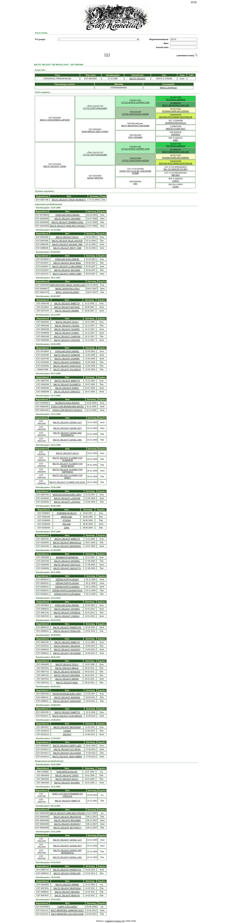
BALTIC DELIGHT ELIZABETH (67, 384)
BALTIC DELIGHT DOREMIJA (67, 362)
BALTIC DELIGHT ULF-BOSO (67, 749)
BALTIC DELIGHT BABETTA (67, 303)
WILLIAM (67, 524)
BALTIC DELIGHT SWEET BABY (67, 274)
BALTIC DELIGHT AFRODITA (67, 672)
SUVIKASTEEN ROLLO (175, 123)
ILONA (176, 187)
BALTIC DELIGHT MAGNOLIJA (67, 542)
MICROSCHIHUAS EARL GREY (67, 495)
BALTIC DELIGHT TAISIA (55, 166)
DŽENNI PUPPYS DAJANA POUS (67, 590)
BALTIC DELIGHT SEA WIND (67, 218)
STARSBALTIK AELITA (66, 513)
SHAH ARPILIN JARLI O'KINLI (95, 131)
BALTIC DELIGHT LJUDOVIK (67, 498)
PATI (135, 184)
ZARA (66, 528)
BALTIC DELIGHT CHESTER (67, 340)
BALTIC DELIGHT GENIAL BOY (67, 428)
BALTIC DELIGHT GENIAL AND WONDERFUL (67, 434)
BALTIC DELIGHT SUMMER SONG (67, 222)
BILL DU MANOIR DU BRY (176, 169)
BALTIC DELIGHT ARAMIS (67, 311)
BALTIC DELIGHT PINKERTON (67, 627)
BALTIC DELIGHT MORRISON (67, 546)
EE (195, 2)
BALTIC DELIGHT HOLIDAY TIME (67, 244)
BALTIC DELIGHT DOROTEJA (67, 366)
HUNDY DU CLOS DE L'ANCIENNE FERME (135, 172)
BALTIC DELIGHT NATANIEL (67, 561)
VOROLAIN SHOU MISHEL (67, 215)
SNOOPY (67, 734)
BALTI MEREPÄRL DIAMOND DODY (67, 910)
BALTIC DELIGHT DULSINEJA (67, 369)
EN (192, 2)
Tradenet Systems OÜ (115, 921)
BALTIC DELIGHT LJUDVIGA (67, 502)
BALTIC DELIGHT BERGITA (67, 895)
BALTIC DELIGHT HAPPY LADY (67, 746)
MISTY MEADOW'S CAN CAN (175, 105)
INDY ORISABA (135, 137)
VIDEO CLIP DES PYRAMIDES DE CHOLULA (67, 795)
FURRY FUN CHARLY (67, 907)
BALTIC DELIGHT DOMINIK (67, 358)
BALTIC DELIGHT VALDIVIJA (67, 646)
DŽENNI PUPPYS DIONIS (67, 583)
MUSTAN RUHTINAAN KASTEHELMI (175, 117)
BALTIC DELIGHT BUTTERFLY (67, 828)
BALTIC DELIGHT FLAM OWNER (67, 266)
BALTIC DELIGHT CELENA (67, 325)
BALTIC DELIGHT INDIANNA (67, 697)
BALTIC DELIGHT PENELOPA (67, 631)
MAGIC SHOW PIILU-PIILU (67, 288)
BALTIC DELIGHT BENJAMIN (67, 820)
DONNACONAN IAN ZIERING (175, 111)
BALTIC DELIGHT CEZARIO (67, 329)
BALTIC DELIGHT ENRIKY (67, 388)
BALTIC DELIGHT (138, 78)
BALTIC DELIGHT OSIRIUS (67, 616)
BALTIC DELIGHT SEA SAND (67, 270)
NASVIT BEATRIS (95, 178)
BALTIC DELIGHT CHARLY (67, 333)
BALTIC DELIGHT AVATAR (67, 679)
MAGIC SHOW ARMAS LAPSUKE (55, 120)
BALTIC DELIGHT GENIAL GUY (67, 422)
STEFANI (67, 520)
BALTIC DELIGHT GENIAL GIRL (67, 440)
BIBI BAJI (175, 175)
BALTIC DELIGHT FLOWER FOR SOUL (67, 482)
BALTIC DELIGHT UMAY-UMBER (67, 756)
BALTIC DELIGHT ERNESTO (67, 391)
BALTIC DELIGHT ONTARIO (67, 609)
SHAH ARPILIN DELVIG (66, 772)
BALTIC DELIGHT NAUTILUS (67, 565)
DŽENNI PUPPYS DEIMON (67, 587)
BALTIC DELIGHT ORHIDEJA (67, 612)
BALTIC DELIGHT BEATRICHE (67, 817)
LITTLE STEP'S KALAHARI (95, 108)
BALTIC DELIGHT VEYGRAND (67, 653)
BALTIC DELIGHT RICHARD (67, 783)
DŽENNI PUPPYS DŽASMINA (67, 594)
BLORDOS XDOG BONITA (67, 403)
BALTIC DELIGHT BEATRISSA (67, 727)
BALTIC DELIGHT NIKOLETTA (67, 568)
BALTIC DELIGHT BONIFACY (67, 824)
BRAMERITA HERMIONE (67, 557)
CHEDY (175, 181)
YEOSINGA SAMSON (175, 99)
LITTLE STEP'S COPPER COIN (135, 102)
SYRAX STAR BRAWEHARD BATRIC (67, 406)
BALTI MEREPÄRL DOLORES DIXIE (67, 914)
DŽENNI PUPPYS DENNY (67, 579)
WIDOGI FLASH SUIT (175, 129)
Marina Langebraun (168, 88)
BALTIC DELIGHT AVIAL (67, 682)
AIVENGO (175, 134)
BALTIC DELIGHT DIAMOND (67, 355)
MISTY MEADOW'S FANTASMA (135, 126)
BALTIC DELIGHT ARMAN (67, 884)
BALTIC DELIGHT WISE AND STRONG (67, 226)
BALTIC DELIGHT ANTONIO (67, 307)
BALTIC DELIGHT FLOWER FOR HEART (67, 476)
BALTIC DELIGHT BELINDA (67, 892)
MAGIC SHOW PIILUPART (67, 292)
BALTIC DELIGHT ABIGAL (67, 668)
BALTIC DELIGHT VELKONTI (67, 649)
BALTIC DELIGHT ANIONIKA (67, 675)
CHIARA (67, 731)
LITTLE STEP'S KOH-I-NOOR (135, 114)
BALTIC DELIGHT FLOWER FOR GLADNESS (67, 459)
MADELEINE (66, 517)
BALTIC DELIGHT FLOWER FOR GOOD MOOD (67, 465)
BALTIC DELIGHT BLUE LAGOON (67, 241)
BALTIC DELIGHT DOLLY (67, 237)
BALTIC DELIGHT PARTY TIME (67, 248)
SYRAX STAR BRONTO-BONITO (67, 410)
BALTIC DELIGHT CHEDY (67, 775)
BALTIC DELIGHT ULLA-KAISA (67, 753)
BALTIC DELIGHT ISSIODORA (67, 701)
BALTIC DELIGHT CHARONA (67, 336)
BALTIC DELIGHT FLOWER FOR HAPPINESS (67, 470)
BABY (175, 140)
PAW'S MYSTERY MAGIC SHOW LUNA (67, 285)
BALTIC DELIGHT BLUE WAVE (67, 263)
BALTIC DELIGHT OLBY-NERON (67, 716)
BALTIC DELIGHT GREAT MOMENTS (69, 200)
